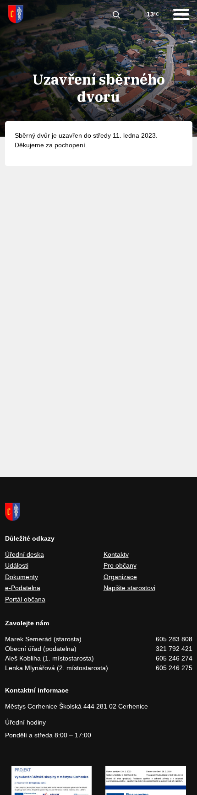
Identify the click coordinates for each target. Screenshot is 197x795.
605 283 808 (174, 639)
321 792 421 (174, 648)
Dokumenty (21, 576)
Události (16, 565)
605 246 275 (174, 667)
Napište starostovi (129, 587)
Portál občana (25, 599)
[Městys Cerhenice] (15, 14)
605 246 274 (174, 658)
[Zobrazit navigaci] (181, 14)
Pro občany (120, 565)
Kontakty (116, 554)
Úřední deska (24, 554)
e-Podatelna (22, 587)
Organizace (120, 576)
